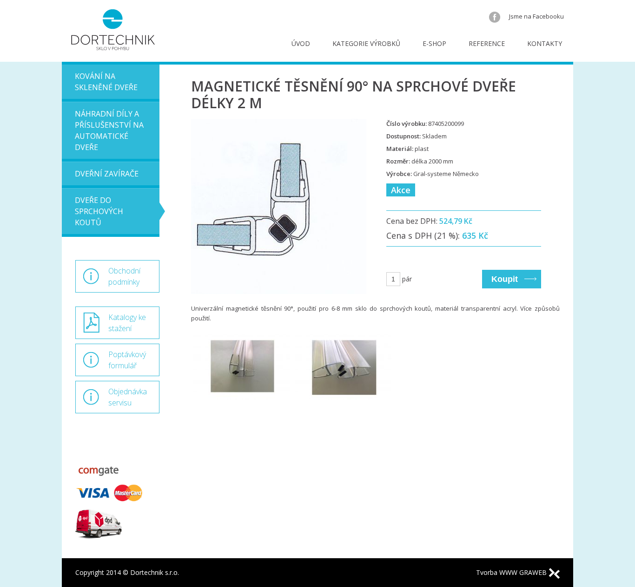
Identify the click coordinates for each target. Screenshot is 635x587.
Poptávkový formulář (127, 360)
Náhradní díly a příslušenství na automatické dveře (109, 130)
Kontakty (544, 43)
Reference (487, 43)
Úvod (300, 43)
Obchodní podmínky (124, 276)
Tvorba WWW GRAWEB (512, 572)
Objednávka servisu (127, 397)
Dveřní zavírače (107, 174)
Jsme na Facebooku (536, 16)
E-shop (434, 43)
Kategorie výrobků (366, 43)
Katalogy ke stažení (127, 322)
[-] (241, 379)
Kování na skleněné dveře (106, 81)
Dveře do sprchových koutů (99, 211)
